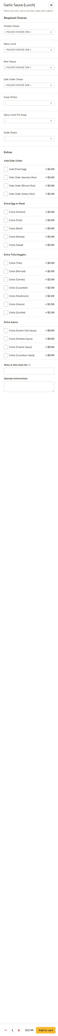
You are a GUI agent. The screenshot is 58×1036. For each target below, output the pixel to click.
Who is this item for (16, 365)
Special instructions (16, 378)
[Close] (51, 5)
